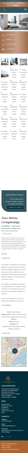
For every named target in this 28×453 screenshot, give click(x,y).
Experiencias (5, 409)
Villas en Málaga (6, 395)
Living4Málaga (5, 226)
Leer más (4, 254)
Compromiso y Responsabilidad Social (10, 449)
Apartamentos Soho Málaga (9, 390)
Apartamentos (16, 226)
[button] (15, 351)
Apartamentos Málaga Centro (10, 389)
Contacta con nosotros (15, 207)
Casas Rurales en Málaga (8, 397)
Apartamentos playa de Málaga (10, 394)
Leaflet (15, 366)
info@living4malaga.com (8, 426)
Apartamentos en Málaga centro (11, 228)
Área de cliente (21, 3)
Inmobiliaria (4, 407)
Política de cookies (5, 447)
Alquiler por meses (7, 406)
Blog (2, 412)
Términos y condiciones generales (9, 443)
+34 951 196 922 (10, 3)
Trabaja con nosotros (7, 410)
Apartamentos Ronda (7, 392)
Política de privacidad (6, 445)
